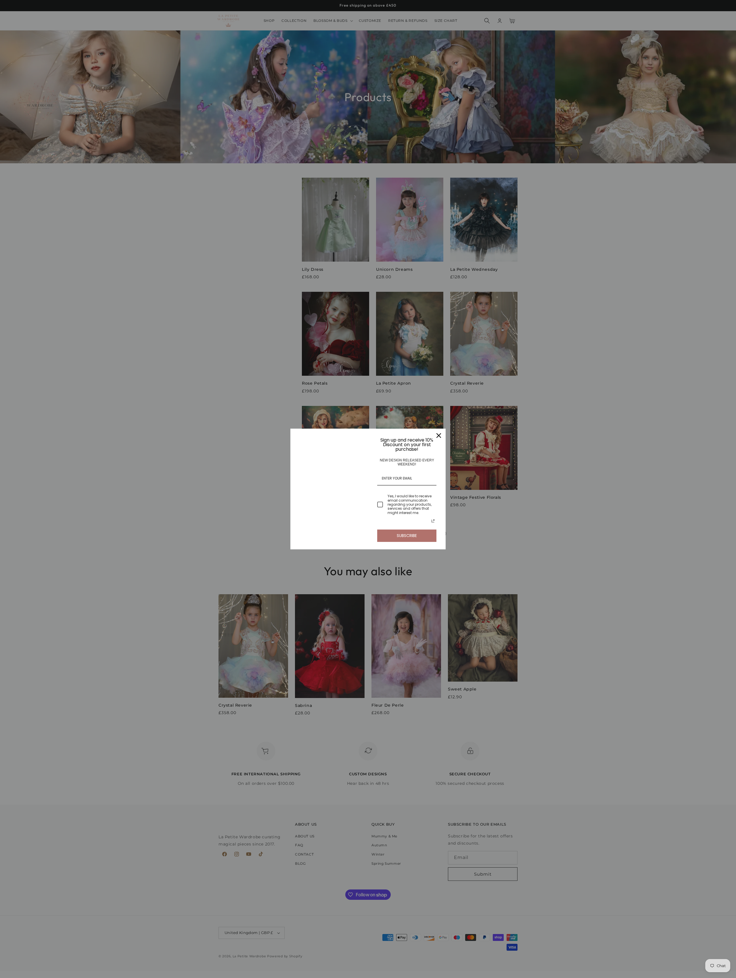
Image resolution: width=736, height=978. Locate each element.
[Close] (439, 435)
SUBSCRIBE (407, 535)
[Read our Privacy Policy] (433, 520)
